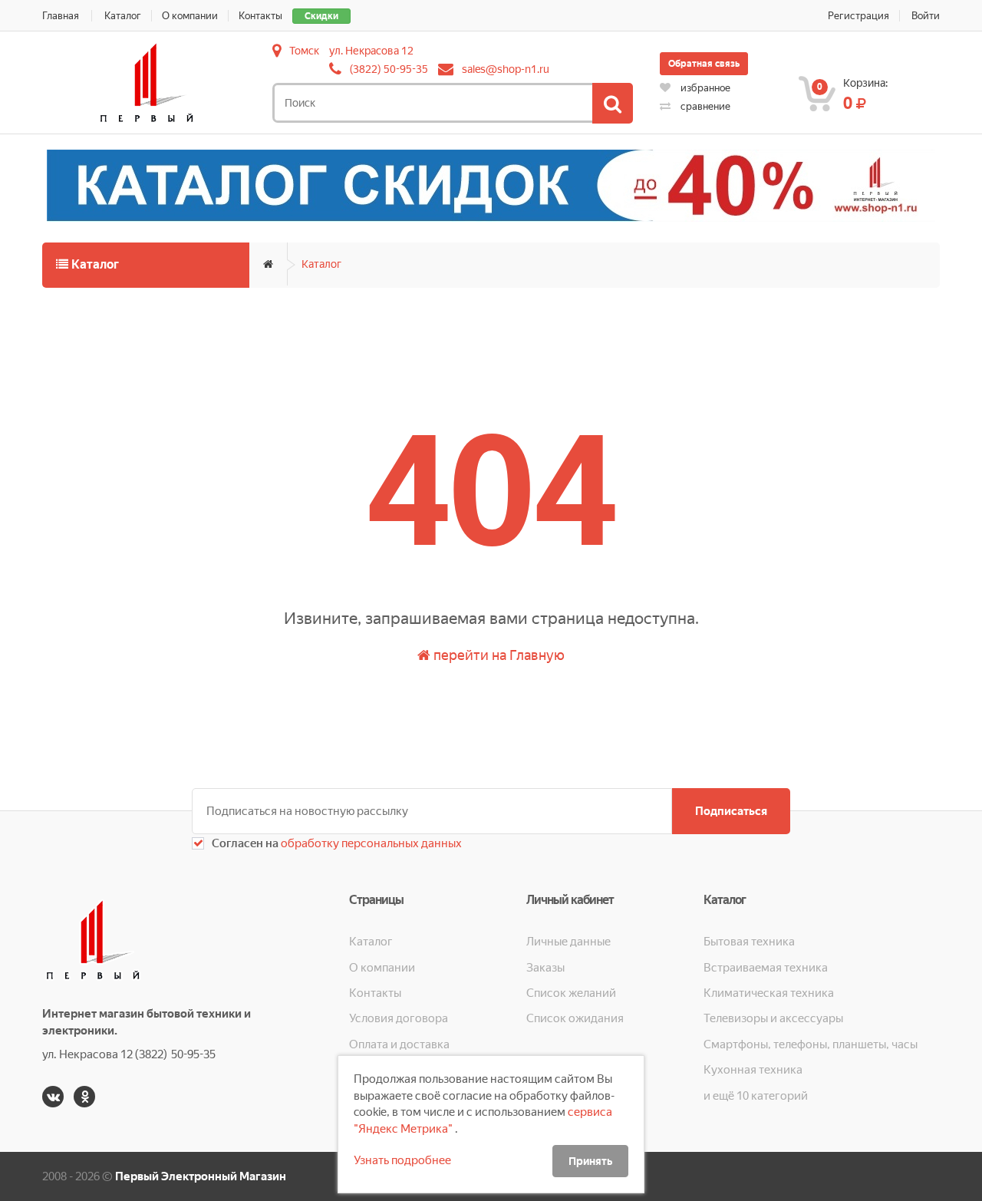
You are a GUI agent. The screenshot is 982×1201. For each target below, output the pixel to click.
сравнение (704, 106)
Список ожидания (575, 1018)
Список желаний (571, 993)
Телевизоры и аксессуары (773, 1018)
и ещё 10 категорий (756, 1096)
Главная (60, 15)
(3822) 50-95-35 (389, 69)
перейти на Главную (497, 655)
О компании (190, 15)
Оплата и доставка (399, 1044)
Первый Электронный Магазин (200, 1176)
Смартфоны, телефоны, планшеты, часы (811, 1044)
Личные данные (568, 942)
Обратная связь (704, 63)
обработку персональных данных (370, 843)
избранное (704, 88)
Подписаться (731, 811)
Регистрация (858, 15)
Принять (590, 1161)
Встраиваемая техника (766, 968)
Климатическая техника (769, 993)
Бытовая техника (749, 942)
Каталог (122, 15)
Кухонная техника (753, 1070)
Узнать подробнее (402, 1160)
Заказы (545, 968)
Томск (304, 51)
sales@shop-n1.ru (505, 69)
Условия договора (398, 1018)
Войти (925, 15)
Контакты (260, 15)
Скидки (321, 16)
